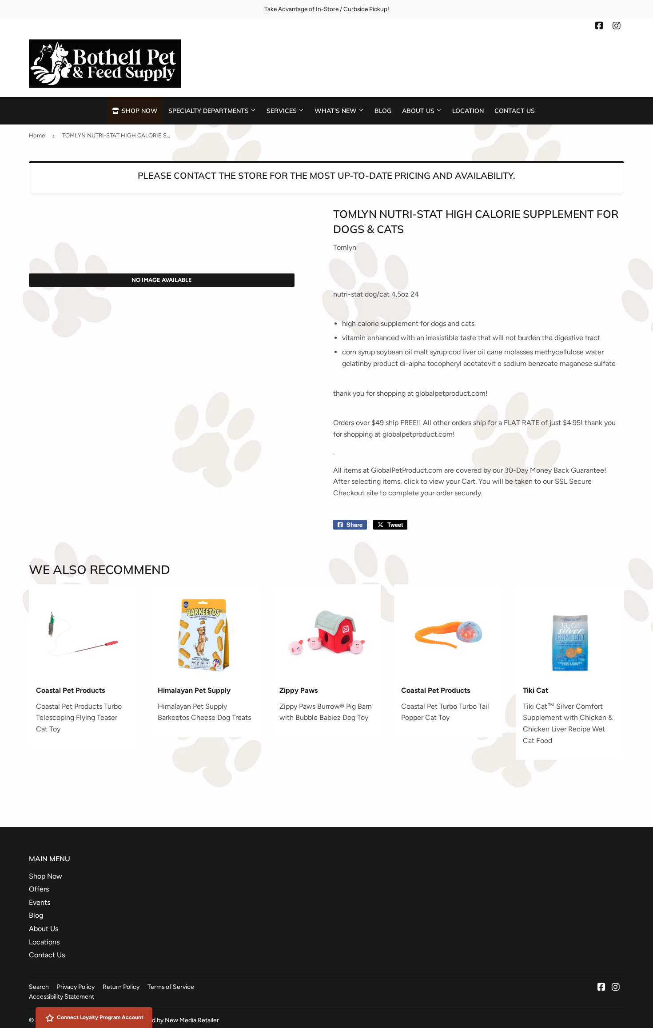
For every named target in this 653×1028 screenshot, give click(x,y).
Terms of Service (170, 986)
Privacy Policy (76, 986)
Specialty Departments (209, 110)
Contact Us (514, 110)
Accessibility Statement (61, 996)
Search (39, 986)
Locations (44, 942)
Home (37, 135)
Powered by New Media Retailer (175, 1020)
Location (468, 110)
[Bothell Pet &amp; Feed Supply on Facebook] (599, 26)
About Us (419, 110)
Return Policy (121, 986)
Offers (39, 889)
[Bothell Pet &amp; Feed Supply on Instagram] (617, 26)
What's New (336, 110)
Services (283, 110)
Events (39, 902)
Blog (382, 110)
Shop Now (139, 110)
